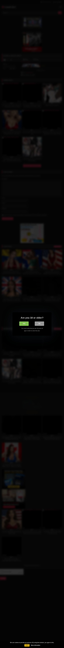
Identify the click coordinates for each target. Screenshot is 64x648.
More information (35, 645)
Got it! (27, 645)
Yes (24, 323)
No (39, 323)
